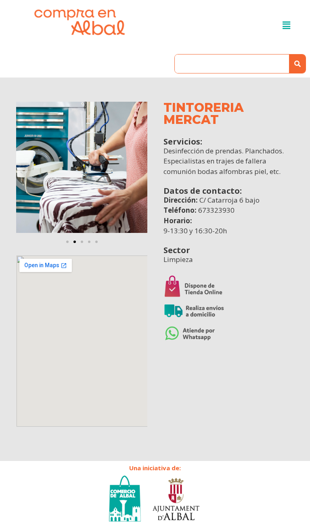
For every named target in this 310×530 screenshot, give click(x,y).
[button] (67, 242)
